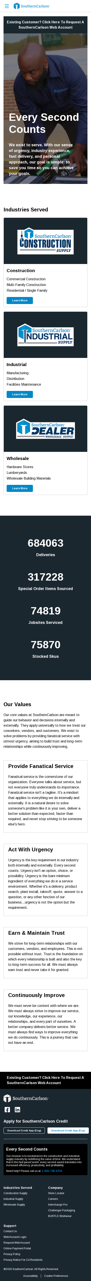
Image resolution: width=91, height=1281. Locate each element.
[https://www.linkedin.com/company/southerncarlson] (17, 1109)
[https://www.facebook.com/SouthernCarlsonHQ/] (7, 1109)
